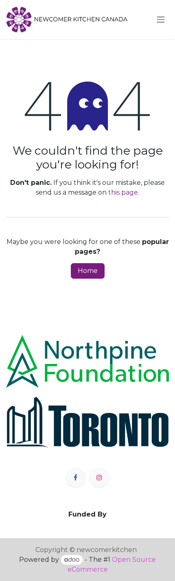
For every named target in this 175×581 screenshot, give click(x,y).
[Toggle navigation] (161, 19)
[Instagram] (99, 477)
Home (88, 271)
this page (123, 192)
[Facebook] (75, 477)
